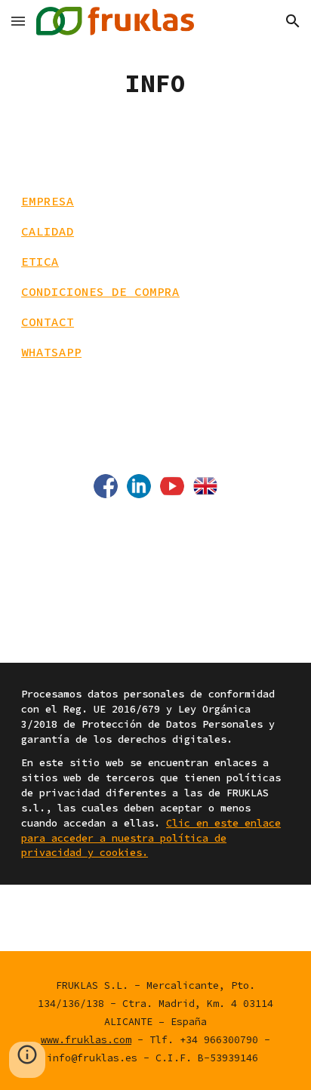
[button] (18, 21)
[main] (155, 83)
